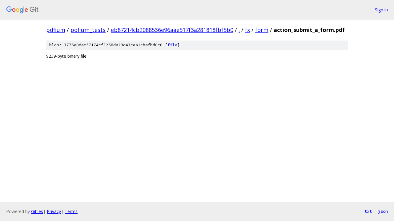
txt (368, 211)
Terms (71, 211)
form (261, 29)
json (383, 211)
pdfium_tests (88, 29)
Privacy (54, 211)
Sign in (381, 10)
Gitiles (37, 211)
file (172, 45)
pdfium (55, 29)
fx (247, 29)
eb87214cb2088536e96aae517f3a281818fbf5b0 (172, 29)
